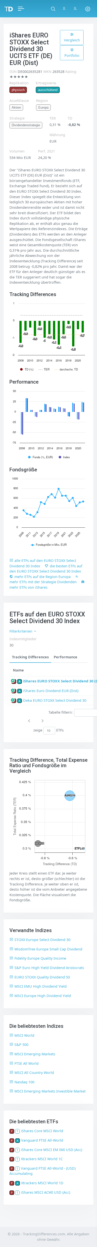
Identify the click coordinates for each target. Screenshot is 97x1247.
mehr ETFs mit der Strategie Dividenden (43, 581)
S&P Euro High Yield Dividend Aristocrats (49, 967)
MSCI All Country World (34, 1072)
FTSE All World (26, 1063)
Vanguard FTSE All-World (42, 1140)
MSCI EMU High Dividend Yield (40, 986)
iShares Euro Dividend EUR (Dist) (50, 690)
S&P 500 (21, 1044)
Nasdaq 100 (24, 1082)
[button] (53, 8)
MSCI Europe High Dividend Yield (42, 995)
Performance (65, 657)
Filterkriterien (21, 631)
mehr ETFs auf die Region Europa (42, 576)
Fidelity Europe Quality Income (40, 958)
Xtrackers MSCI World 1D (42, 1183)
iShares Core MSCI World (42, 1130)
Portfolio (71, 55)
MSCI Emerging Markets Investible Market (50, 1091)
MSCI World (24, 1035)
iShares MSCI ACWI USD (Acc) (45, 1192)
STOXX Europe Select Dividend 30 (42, 939)
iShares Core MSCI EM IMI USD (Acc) (51, 1149)
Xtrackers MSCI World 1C (42, 1158)
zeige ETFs (48, 730)
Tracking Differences (30, 657)
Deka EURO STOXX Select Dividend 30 (54, 700)
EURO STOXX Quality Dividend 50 (42, 977)
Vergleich (72, 40)
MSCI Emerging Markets (34, 1054)
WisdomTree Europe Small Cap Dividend (48, 949)
